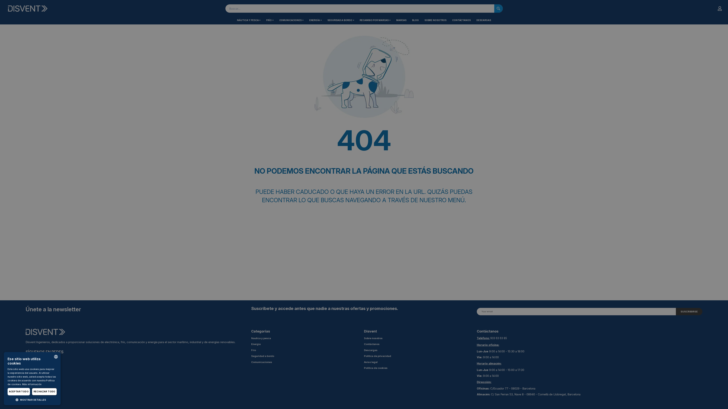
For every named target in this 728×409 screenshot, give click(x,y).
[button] (32, 399)
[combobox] (56, 357)
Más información (32, 384)
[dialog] (32, 378)
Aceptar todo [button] (19, 391)
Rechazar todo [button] (44, 391)
